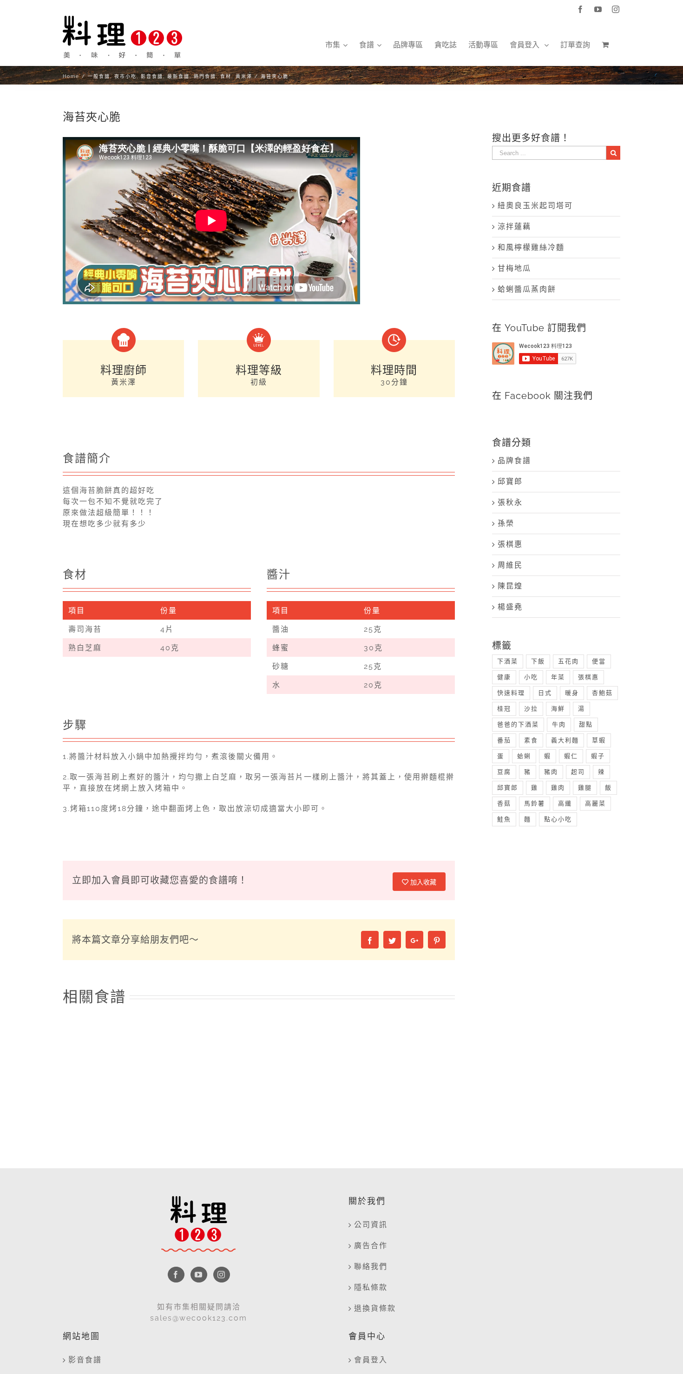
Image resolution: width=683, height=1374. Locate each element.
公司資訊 (370, 1224)
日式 (545, 692)
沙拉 (531, 708)
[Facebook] (176, 1274)
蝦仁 (571, 755)
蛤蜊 (524, 755)
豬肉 (551, 771)
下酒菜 (507, 661)
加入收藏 (422, 882)
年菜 (558, 677)
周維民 (510, 565)
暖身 (572, 692)
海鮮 (558, 708)
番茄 (504, 740)
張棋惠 (510, 544)
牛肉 (559, 724)
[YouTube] (198, 1274)
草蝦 (599, 740)
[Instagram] (221, 1274)
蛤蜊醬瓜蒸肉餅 (527, 289)
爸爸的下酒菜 (518, 724)
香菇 (504, 803)
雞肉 (558, 787)
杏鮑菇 (602, 692)
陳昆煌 (510, 586)
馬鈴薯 (534, 803)
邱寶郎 (510, 481)
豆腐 (504, 771)
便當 (599, 661)
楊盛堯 (510, 606)
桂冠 (504, 708)
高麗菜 (595, 803)
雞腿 (585, 787)
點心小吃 (558, 819)
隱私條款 (370, 1287)
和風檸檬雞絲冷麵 (531, 247)
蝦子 (598, 755)
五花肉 (568, 661)
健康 (504, 677)
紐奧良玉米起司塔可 (535, 205)
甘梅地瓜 (514, 268)
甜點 (586, 724)
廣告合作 (370, 1245)
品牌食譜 (514, 460)
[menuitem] (336, 45)
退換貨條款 (375, 1308)
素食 (531, 740)
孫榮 (506, 523)
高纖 (565, 803)
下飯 (538, 661)
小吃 (531, 677)
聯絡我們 (370, 1266)
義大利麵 (565, 740)
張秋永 (510, 502)
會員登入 (370, 1359)
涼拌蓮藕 (514, 226)
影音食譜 (85, 1359)
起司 (578, 771)
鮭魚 (504, 819)
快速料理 (511, 692)
